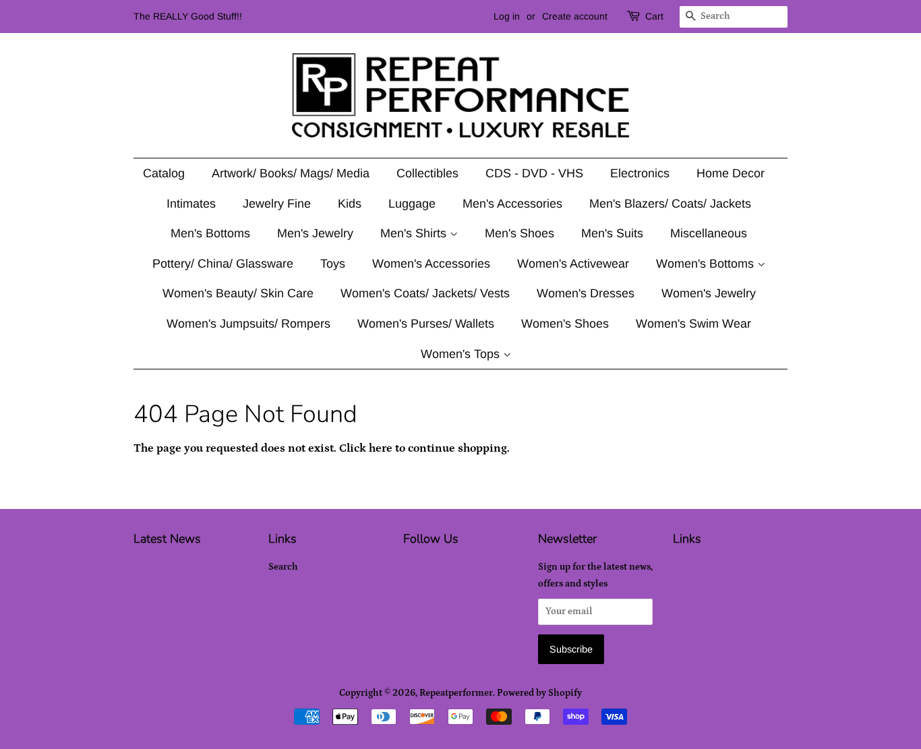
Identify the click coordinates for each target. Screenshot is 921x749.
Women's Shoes (565, 323)
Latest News (167, 539)
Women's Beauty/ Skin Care (238, 293)
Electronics (640, 173)
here (380, 448)
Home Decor (730, 173)
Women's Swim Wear (693, 323)
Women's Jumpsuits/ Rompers (248, 323)
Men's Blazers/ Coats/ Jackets (670, 203)
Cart (654, 16)
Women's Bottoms (706, 263)
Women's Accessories (431, 263)
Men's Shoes (519, 233)
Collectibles (427, 173)
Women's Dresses (585, 293)
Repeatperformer (456, 693)
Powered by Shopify (539, 693)
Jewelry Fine (277, 203)
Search (283, 567)
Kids (349, 203)
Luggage (412, 203)
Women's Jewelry (708, 293)
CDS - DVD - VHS (534, 173)
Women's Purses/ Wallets (425, 323)
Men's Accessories (512, 203)
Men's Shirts (415, 233)
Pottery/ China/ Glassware (222, 263)
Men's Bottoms (210, 233)
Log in (507, 16)
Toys (332, 263)
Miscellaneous (708, 233)
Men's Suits (612, 233)
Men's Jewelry (315, 233)
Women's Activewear (573, 263)
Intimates (191, 203)
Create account (574, 16)
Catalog (164, 173)
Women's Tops (462, 354)
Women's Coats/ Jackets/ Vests (425, 293)
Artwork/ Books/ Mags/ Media (290, 173)
